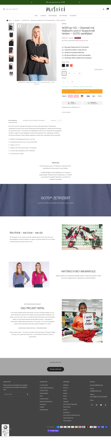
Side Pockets (67, 407)
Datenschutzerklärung (46, 401)
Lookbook (43, 15)
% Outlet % (73, 15)
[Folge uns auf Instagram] (96, 405)
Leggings (66, 401)
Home (10, 20)
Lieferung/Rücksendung (46, 388)
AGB (41, 396)
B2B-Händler (63, 15)
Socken (65, 410)
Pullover (65, 388)
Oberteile (17, 20)
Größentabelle (98, 69)
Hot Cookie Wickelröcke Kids (71, 415)
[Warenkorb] (107, 9)
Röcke (65, 396)
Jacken (65, 390)
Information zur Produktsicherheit (34, 120)
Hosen (65, 399)
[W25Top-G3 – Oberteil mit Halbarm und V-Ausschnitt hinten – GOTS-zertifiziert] (11, 26)
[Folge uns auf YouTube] (101, 405)
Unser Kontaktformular (96, 385)
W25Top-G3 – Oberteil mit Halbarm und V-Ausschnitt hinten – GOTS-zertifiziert (44, 20)
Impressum (43, 404)
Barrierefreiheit (44, 410)
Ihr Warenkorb (44, 385)
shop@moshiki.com (95, 391)
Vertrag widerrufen (55, 369)
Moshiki (64, 23)
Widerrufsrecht (44, 399)
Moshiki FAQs (44, 390)
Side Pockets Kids (68, 418)
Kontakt (42, 407)
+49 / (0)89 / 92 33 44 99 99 (98, 397)
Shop (36, 15)
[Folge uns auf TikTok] (105, 405)
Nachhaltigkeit (53, 15)
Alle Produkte (67, 421)
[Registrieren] (27, 394)
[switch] (5, 435)
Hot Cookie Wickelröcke (70, 404)
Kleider (65, 393)
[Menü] (8, 425)
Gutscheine (66, 412)
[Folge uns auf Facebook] (92, 405)
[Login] (103, 9)
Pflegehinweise (55, 120)
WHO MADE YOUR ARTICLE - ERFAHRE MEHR (32, 328)
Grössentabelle (66, 112)
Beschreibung (13, 120)
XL (80, 73)
